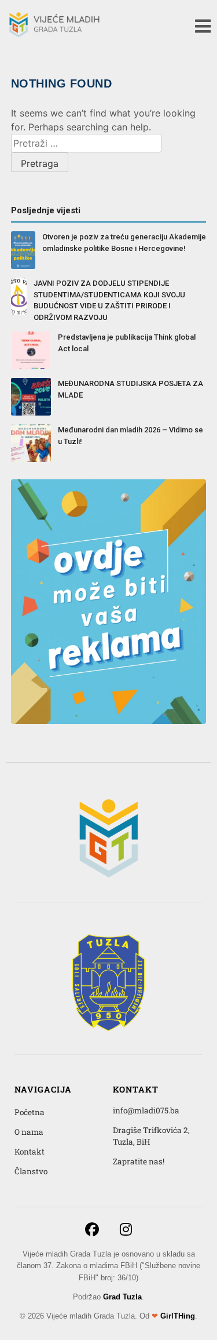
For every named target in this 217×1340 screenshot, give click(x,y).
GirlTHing (177, 1316)
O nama (28, 1132)
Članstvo (30, 1171)
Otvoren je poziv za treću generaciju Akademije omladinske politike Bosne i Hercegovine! (124, 242)
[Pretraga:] (86, 143)
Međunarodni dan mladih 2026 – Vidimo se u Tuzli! (130, 435)
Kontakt (29, 1151)
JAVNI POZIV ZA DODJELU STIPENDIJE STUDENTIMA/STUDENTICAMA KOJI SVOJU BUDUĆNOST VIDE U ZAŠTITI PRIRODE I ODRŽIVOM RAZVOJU (109, 300)
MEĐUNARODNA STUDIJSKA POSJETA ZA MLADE (130, 389)
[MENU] (203, 26)
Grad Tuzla (122, 1296)
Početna (29, 1112)
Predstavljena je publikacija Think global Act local (127, 343)
